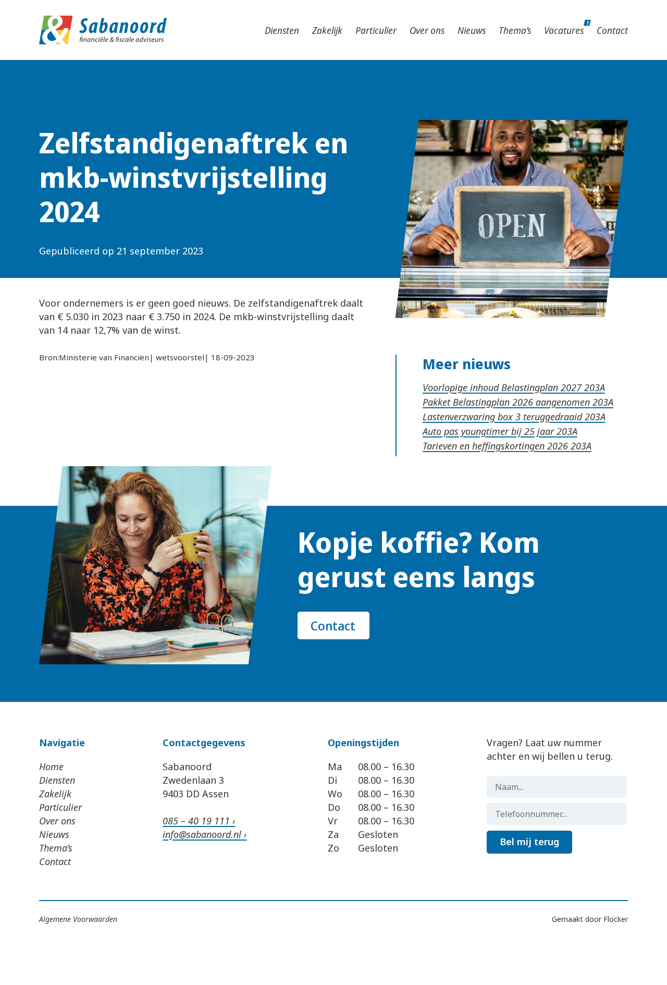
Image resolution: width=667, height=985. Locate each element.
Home (51, 766)
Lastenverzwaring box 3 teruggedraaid (504, 416)
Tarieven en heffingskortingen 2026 (497, 446)
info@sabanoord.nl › (204, 834)
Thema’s (515, 30)
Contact (612, 30)
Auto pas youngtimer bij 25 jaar (490, 431)
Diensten (282, 30)
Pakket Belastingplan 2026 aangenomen (507, 402)
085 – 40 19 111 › (199, 820)
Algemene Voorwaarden (78, 919)
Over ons (427, 30)
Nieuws (472, 30)
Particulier (376, 30)
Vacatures (564, 30)
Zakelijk (327, 30)
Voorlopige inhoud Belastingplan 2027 (503, 387)
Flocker (615, 919)
